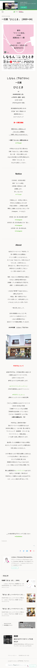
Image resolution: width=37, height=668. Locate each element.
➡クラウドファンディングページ (18, 386)
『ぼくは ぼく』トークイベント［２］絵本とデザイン (17, 608)
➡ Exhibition (18, 536)
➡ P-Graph (18, 143)
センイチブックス (20, 470)
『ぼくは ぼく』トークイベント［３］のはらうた (15, 594)
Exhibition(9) (4, 540)
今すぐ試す (23, 7)
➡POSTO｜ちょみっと (18, 394)
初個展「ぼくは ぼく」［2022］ (11, 580)
